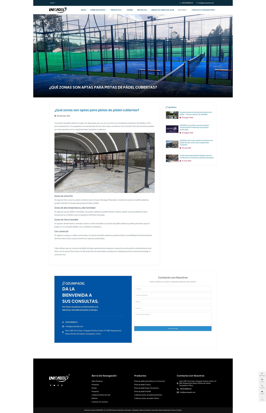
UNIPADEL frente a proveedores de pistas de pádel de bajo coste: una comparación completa (196, 142)
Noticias (182, 10)
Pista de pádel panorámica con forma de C (149, 381)
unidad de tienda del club (162, 10)
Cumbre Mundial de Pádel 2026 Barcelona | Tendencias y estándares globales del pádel (196, 156)
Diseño (130, 10)
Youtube (54, 385)
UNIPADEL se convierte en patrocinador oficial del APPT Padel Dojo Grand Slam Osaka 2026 (194, 127)
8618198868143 (71, 322)
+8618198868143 (187, 3)
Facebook (50, 385)
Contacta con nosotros (203, 10)
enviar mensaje (173, 329)
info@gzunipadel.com (206, 3)
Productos (116, 10)
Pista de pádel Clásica (142, 384)
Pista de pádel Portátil (142, 391)
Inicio (83, 10)
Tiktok (61, 385)
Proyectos (142, 10)
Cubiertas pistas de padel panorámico (148, 395)
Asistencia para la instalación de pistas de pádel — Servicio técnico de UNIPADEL (196, 113)
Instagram (58, 385)
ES (53, 3)
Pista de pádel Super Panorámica (146, 388)
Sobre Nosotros (97, 10)
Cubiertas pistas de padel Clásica (146, 398)
